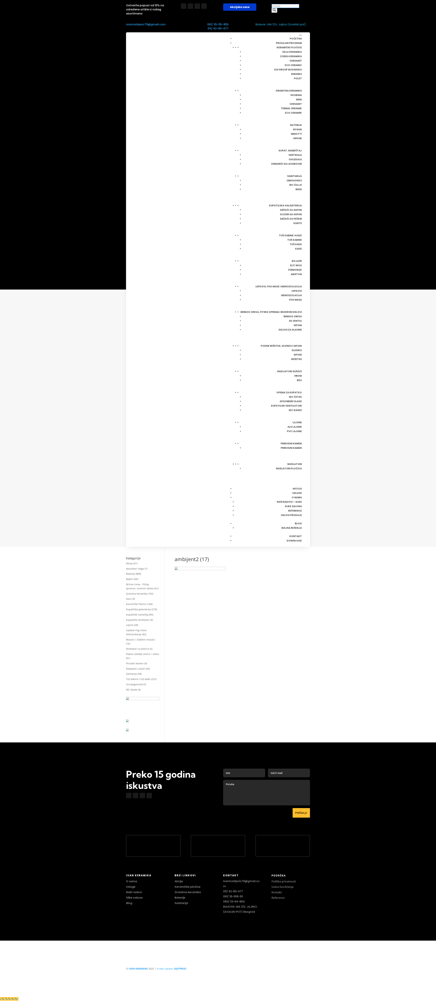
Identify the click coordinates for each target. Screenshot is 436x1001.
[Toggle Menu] (300, 35)
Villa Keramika (292, 52)
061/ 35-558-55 (233, 896)
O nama (131, 881)
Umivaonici (294, 180)
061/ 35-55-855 (218, 24)
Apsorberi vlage (291, 401)
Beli (299, 380)
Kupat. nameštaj (290, 150)
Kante (297, 223)
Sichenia (296, 95)
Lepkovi (297, 291)
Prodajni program (289, 43)
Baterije (296, 125)
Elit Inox (296, 265)
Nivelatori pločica (289, 468)
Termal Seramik (291, 108)
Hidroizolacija (291, 295)
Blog (129, 903)
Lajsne (297, 422)
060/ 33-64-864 (234, 901)
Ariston (296, 274)
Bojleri (297, 261)
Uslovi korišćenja (282, 887)
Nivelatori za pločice (137, 648)
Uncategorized (134, 684)
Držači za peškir (291, 218)
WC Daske (131, 689)
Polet (298, 78)
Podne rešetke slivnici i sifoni (142, 654)
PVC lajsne (294, 431)
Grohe (297, 138)
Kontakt (276, 892)
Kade (298, 248)
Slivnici (297, 350)
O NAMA (297, 497)
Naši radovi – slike (289, 502)
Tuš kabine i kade (290, 235)
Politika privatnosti (283, 881)
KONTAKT (295, 536)
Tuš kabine (294, 240)
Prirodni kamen (291, 443)
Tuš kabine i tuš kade (138, 679)
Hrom (298, 376)
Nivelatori (294, 464)
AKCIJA (297, 488)
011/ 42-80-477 (218, 28)
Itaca (128, 598)
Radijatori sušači (289, 371)
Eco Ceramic (293, 65)
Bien (299, 99)
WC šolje (295, 185)
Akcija (129, 563)
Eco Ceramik (293, 112)
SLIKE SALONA (293, 506)
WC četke (295, 397)
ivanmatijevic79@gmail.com (146, 24)
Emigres (296, 74)
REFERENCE (295, 510)
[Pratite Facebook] (183, 6)
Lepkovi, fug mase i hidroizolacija (278, 286)
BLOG (298, 523)
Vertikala (295, 155)
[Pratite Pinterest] (204, 6)
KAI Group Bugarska (288, 69)
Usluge (297, 493)
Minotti (296, 134)
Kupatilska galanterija (138, 609)
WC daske (295, 410)
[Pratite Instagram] (190, 6)
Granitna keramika (289, 90)
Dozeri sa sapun (291, 214)
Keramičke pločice (289, 47)
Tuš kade (296, 244)
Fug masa (295, 299)
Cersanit (296, 60)
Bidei (298, 189)
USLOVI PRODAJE (291, 515)
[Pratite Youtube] (197, 6)
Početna (296, 38)
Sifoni (298, 325)
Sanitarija (294, 176)
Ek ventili (295, 321)
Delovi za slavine (290, 329)
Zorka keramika (291, 56)
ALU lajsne (294, 427)
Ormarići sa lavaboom (286, 164)
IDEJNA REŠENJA (291, 528)
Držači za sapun (291, 210)
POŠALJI (301, 812)
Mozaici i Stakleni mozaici (140, 639)
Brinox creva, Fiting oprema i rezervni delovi (271, 312)
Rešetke (296, 359)
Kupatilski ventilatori (286, 405)
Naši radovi (134, 892)
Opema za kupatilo (289, 392)
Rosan (297, 129)
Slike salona (134, 898)
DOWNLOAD (294, 540)
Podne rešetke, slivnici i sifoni (281, 346)
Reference (278, 898)
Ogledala (295, 159)
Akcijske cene (240, 7)
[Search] (274, 10)
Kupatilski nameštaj (137, 614)
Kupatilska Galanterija (285, 205)
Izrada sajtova (165, 968)
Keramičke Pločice (136, 604)
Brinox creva (293, 316)
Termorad (295, 270)
